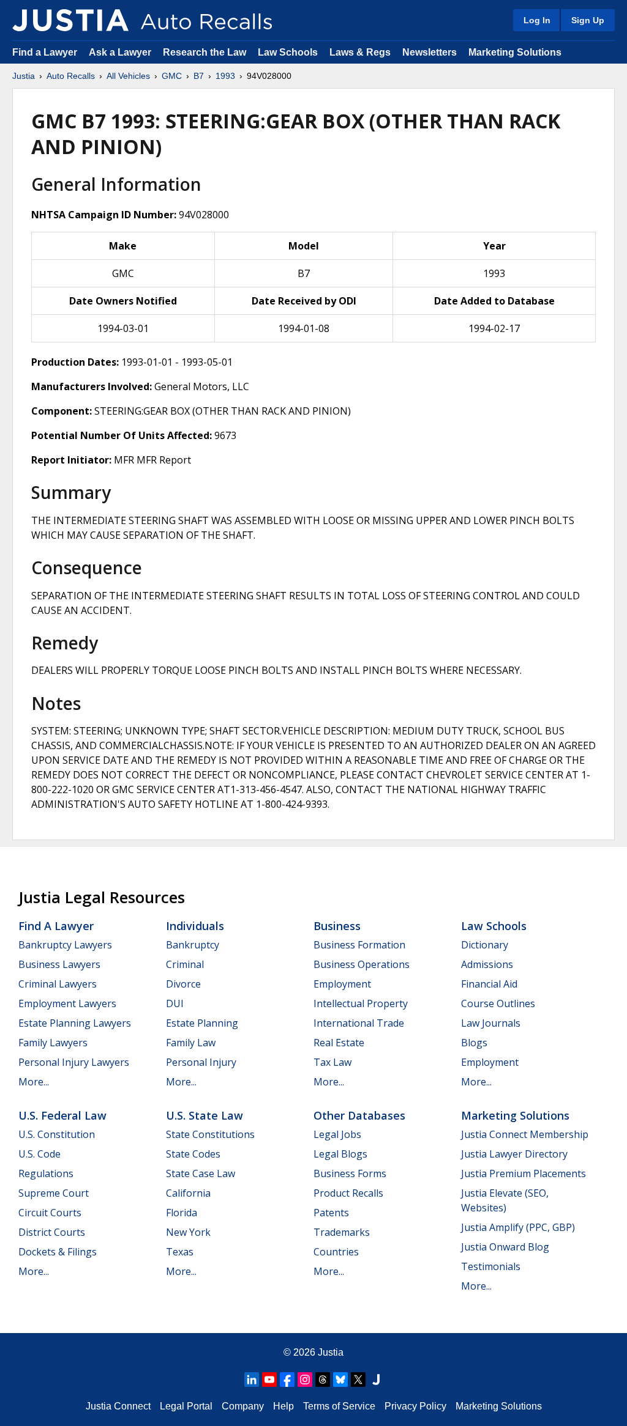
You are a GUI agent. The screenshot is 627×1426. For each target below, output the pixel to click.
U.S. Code (39, 1154)
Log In (537, 20)
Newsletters (429, 52)
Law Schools (288, 52)
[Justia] (70, 20)
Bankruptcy (192, 944)
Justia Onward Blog (505, 1247)
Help (283, 1406)
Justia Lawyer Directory (514, 1154)
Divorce (183, 984)
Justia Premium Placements (523, 1173)
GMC (172, 76)
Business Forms (350, 1173)
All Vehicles (128, 76)
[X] (358, 1379)
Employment (342, 984)
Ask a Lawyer (121, 52)
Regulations (45, 1173)
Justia (23, 76)
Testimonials (490, 1266)
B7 (198, 76)
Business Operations (362, 964)
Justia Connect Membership (524, 1134)
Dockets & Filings (57, 1251)
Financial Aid (489, 984)
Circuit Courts (49, 1212)
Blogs (474, 1042)
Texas (179, 1251)
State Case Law (200, 1173)
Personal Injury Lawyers (73, 1062)
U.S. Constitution (56, 1134)
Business (337, 925)
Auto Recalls (71, 76)
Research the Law (204, 52)
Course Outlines (498, 1003)
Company (243, 1406)
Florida (181, 1212)
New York (188, 1232)
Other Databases (359, 1115)
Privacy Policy (415, 1406)
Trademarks (342, 1232)
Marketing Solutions (514, 52)
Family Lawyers (53, 1042)
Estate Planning (202, 1023)
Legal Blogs (340, 1154)
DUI (175, 1003)
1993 (225, 76)
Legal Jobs (337, 1134)
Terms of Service (339, 1406)
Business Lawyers (59, 964)
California (188, 1193)
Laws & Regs (360, 52)
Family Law (191, 1042)
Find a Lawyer (44, 52)
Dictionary (484, 944)
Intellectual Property (361, 1003)
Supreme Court (53, 1193)
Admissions (487, 964)
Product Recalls (348, 1193)
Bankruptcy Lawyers (65, 944)
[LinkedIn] (251, 1379)
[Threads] (322, 1379)
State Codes (193, 1154)
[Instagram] (305, 1379)
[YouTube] (269, 1379)
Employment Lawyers (67, 1003)
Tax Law (332, 1062)
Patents (331, 1212)
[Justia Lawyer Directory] (376, 1379)
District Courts (51, 1232)
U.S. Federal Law (62, 1115)
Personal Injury (201, 1062)
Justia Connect (118, 1406)
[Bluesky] (340, 1379)
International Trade (359, 1023)
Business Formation (359, 944)
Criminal (185, 964)
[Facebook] (287, 1379)
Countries (336, 1251)
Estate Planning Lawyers (74, 1023)
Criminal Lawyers (57, 984)
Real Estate (339, 1042)
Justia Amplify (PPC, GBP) (518, 1227)
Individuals (195, 925)
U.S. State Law (204, 1115)
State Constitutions (210, 1134)
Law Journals (490, 1023)
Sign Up (587, 20)
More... (33, 1081)
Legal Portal (186, 1406)
